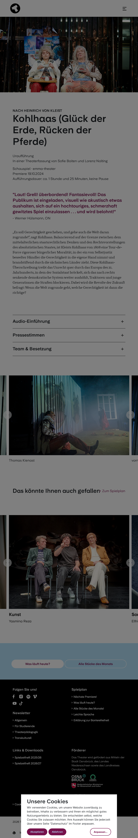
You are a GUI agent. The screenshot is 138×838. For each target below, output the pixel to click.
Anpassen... (100, 831)
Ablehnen (57, 831)
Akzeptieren (37, 831)
